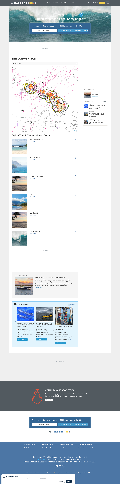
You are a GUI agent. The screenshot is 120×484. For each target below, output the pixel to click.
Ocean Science (22, 339)
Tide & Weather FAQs (66, 445)
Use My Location (65, 30)
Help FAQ (63, 448)
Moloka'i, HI (34, 213)
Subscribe (49, 400)
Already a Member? (93, 2)
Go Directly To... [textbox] (17, 63)
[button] (57, 96)
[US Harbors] (23, 2)
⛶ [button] (75, 68)
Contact (41, 459)
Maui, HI (32, 195)
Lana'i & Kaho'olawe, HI (37, 176)
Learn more (43, 478)
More (22, 336)
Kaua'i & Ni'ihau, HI (36, 158)
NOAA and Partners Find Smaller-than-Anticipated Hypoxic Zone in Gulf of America (63, 328)
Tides (47, 2)
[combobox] (44, 30)
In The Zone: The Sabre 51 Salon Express (50, 278)
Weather (55, 2)
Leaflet (75, 130)
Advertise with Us (47, 445)
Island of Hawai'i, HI (36, 139)
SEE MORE (33, 141)
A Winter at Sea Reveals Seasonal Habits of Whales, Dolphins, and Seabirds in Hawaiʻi (25, 324)
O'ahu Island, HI (35, 231)
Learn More (39, 287)
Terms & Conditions (48, 448)
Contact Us (27, 448)
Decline (61, 481)
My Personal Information (70, 472)
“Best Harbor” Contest (85, 445)
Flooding (64, 2)
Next (74, 320)
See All (72, 305)
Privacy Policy (58, 472)
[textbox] (44, 30)
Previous (15, 320)
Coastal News (60, 342)
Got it (68, 481)
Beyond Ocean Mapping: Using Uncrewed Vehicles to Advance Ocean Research (44, 324)
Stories (72, 2)
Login (102, 3)
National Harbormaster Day (86, 448)
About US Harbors (29, 445)
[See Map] (81, 15)
